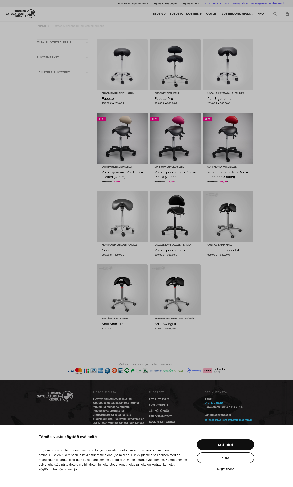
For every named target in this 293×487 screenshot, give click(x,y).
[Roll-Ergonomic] (228, 64)
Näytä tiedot (225, 469)
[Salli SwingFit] (175, 289)
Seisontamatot (160, 416)
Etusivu (41, 26)
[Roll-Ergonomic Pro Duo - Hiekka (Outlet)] (122, 138)
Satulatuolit (159, 399)
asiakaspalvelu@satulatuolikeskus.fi (228, 419)
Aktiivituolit (158, 405)
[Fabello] (122, 64)
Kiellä (225, 458)
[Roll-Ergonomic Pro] (175, 216)
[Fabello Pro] (175, 64)
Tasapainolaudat (162, 422)
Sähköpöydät (159, 411)
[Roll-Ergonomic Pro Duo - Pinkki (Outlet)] (175, 138)
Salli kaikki (225, 444)
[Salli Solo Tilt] (122, 289)
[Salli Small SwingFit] (228, 216)
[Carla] (122, 216)
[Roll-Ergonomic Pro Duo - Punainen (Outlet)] (228, 138)
